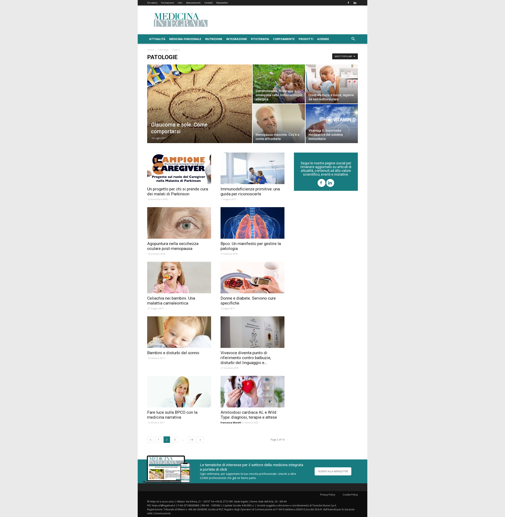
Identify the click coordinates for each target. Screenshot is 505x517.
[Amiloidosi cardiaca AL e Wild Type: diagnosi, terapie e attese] (252, 391)
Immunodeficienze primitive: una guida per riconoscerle (250, 191)
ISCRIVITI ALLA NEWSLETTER (333, 471)
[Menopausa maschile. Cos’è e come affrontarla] (279, 123)
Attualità (157, 39)
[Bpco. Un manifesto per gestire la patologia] (252, 223)
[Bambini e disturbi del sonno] (179, 332)
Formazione (167, 2)
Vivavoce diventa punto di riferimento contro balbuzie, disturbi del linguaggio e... (246, 357)
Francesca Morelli (231, 422)
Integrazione (236, 39)
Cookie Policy (350, 494)
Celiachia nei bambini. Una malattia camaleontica (171, 301)
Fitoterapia (260, 39)
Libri (180, 2)
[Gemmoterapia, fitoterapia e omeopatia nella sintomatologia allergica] (279, 83)
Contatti (208, 2)
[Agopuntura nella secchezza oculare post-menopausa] (179, 223)
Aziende (323, 39)
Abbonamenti (193, 2)
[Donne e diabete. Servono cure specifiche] (252, 277)
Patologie (163, 49)
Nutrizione (213, 39)
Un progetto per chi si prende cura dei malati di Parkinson (177, 191)
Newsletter (222, 2)
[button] (353, 39)
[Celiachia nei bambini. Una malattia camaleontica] (179, 277)
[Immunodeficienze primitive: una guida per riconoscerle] (252, 168)
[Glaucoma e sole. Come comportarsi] (199, 110)
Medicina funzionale (185, 39)
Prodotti (306, 39)
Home (150, 49)
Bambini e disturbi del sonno (173, 352)
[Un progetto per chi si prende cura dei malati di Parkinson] (179, 168)
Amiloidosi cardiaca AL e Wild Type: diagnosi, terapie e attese (249, 415)
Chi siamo (152, 2)
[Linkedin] (355, 3)
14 (191, 439)
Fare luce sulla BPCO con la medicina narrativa (172, 415)
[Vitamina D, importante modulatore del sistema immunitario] (332, 123)
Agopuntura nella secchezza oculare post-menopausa (172, 246)
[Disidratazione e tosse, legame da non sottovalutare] (332, 83)
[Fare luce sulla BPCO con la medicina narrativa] (179, 391)
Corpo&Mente (284, 39)
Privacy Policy (327, 494)
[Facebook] (348, 3)
